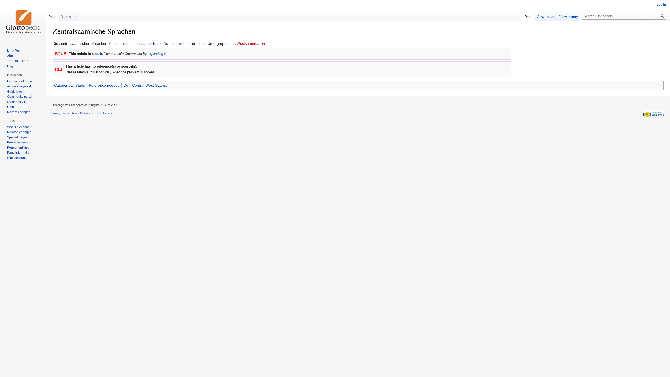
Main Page (15, 51)
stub (98, 54)
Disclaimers (104, 113)
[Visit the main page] (23, 21)
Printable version (19, 142)
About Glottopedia (83, 113)
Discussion (68, 17)
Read (528, 17)
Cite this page (17, 158)
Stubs (80, 85)
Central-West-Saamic (150, 85)
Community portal (19, 96)
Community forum (19, 102)
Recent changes (18, 112)
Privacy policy (60, 113)
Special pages (17, 137)
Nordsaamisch (175, 43)
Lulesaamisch (143, 43)
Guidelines (15, 91)
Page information (19, 152)
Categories (63, 85)
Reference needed (104, 85)
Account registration (21, 86)
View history (568, 17)
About (11, 56)
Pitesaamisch (119, 43)
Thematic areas (18, 61)
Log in (661, 5)
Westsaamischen (251, 43)
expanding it (157, 54)
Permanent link (18, 147)
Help (10, 107)
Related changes (19, 132)
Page (52, 17)
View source (546, 17)
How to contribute (19, 81)
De (126, 85)
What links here (18, 127)
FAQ (10, 66)
